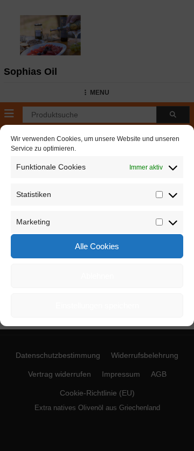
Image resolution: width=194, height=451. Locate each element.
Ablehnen (97, 275)
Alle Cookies (97, 246)
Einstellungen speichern (97, 305)
